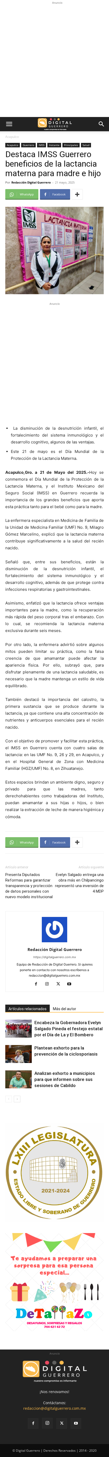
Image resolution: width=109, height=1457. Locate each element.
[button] (9, 124)
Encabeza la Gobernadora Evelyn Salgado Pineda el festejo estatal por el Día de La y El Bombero (68, 1028)
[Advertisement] (54, 60)
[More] (77, 194)
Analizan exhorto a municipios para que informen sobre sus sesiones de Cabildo (64, 1079)
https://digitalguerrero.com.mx (54, 957)
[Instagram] (49, 984)
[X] (60, 984)
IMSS (41, 145)
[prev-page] (8, 1099)
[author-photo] (54, 942)
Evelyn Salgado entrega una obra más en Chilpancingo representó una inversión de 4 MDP (79, 883)
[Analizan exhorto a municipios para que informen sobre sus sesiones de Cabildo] (18, 1079)
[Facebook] (38, 984)
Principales (71, 145)
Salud (86, 145)
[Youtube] (71, 984)
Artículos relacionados (27, 1009)
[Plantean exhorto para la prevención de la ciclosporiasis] (18, 1054)
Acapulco (12, 136)
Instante (54, 145)
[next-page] (17, 1099)
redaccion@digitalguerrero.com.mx (54, 1408)
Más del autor (64, 1009)
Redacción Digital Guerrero (31, 182)
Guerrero (28, 145)
